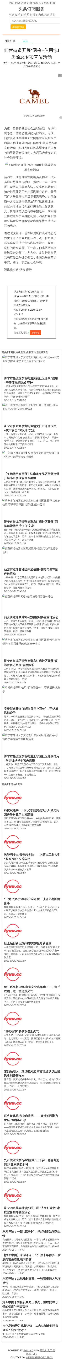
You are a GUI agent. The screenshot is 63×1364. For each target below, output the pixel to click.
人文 (41, 3)
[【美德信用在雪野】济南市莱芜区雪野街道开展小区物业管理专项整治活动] (31, 454)
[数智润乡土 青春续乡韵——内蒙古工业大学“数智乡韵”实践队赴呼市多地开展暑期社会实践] (12, 842)
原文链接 (35, 332)
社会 (23, 3)
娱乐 (17, 14)
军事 (29, 14)
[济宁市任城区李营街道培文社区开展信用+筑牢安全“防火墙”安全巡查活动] (31, 407)
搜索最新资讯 (18, 27)
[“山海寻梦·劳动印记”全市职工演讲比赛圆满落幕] (12, 886)
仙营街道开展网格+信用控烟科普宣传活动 (31, 617)
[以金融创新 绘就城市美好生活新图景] (12, 930)
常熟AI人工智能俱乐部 (40, 1352)
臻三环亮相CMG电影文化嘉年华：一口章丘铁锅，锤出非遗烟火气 (32, 989)
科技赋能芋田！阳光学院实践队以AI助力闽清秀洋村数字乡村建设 (31, 812)
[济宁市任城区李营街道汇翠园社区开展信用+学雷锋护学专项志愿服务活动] (31, 737)
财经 (23, 14)
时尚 (29, 3)
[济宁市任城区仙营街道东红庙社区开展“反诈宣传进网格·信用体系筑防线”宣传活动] (31, 641)
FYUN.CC (28, 1350)
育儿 (52, 14)
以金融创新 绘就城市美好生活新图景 (27, 943)
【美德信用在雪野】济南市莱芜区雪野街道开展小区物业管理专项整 (31, 476)
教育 (46, 14)
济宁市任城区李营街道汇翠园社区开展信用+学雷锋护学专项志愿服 (31, 758)
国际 (17, 3)
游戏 (41, 14)
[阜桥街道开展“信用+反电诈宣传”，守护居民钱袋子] (31, 689)
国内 (12, 3)
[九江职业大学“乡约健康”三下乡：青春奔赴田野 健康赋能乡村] (12, 1147)
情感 (35, 3)
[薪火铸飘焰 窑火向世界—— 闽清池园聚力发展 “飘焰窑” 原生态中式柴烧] (12, 1103)
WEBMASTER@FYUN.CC (39, 1357)
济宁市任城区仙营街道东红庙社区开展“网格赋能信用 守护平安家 (31, 523)
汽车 (46, 3)
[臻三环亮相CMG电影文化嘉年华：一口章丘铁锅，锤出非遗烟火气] (12, 974)
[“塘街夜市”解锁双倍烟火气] (12, 1018)
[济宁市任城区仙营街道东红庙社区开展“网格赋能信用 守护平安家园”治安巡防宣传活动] (31, 502)
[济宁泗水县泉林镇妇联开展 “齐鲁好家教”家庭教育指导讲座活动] (12, 1195)
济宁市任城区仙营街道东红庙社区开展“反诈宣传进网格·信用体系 (31, 663)
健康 (52, 3)
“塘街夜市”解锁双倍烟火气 (21, 1031)
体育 (12, 14)
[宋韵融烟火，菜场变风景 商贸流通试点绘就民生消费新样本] (12, 1058)
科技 (35, 14)
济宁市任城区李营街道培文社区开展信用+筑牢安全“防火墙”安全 (30, 428)
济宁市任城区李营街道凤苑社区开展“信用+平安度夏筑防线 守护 (31, 380)
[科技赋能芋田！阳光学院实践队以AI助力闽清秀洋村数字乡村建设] (12, 797)
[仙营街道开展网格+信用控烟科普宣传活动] (27, 596)
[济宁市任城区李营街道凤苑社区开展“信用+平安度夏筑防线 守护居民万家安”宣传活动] (31, 359)
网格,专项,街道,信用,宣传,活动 (26, 352)
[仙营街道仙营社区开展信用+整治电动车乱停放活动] (31, 550)
